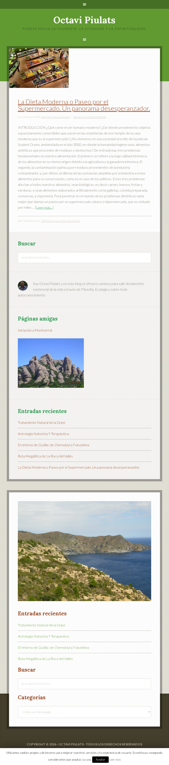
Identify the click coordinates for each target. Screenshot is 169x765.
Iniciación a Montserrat (35, 330)
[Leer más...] (44, 207)
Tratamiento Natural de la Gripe (41, 422)
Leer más (115, 759)
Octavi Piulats (84, 20)
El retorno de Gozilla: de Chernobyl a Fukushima (53, 445)
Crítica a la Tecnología (60, 221)
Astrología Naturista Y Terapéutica (43, 433)
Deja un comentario (89, 117)
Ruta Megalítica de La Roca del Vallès (45, 456)
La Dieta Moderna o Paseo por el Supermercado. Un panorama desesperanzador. (84, 105)
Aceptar (100, 759)
